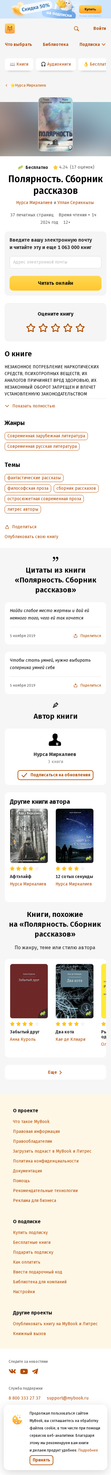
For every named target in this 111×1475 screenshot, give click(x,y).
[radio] (31, 328)
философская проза (27, 488)
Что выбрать (18, 44)
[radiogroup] (55, 328)
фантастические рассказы (34, 477)
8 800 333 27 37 (25, 1398)
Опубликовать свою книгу (31, 536)
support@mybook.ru (67, 1398)
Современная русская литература (42, 446)
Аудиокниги (59, 64)
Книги (22, 64)
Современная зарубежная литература (46, 436)
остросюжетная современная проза (44, 498)
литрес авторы (22, 509)
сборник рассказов (76, 488)
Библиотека (55, 44)
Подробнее (88, 1450)
